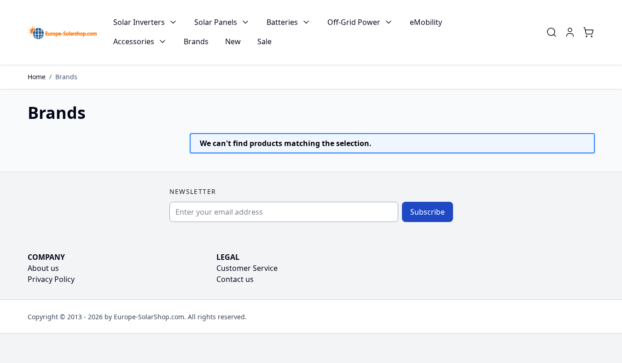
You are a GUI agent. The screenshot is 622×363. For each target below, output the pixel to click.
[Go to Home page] (62, 32)
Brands (196, 41)
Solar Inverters (139, 22)
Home (37, 76)
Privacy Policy (51, 279)
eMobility (426, 22)
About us (43, 268)
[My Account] (570, 32)
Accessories (133, 41)
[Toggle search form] (551, 32)
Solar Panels (215, 22)
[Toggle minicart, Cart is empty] (588, 32)
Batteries (282, 22)
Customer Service (247, 268)
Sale (264, 41)
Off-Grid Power (353, 22)
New (233, 41)
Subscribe (427, 212)
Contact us (235, 279)
